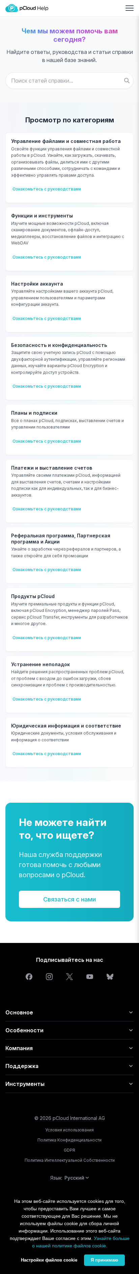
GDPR (69, 1150)
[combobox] (69, 80)
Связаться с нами (69, 899)
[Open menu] (130, 8)
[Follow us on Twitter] (69, 977)
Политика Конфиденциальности (69, 1140)
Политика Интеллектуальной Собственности (70, 1160)
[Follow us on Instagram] (49, 977)
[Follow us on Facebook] (29, 977)
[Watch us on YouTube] (90, 977)
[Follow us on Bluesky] (110, 977)
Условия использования (69, 1129)
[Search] (127, 80)
